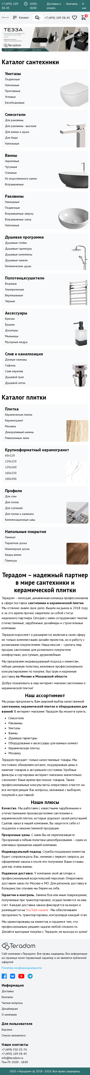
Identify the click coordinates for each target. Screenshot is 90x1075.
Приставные (12, 91)
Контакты (72, 4)
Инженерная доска (17, 549)
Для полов (12, 502)
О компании (9, 1014)
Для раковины (14, 120)
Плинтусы (11, 560)
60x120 (10, 455)
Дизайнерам (10, 1009)
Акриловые (12, 161)
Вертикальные (14, 295)
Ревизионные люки (17, 438)
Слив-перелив (14, 371)
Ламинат (10, 537)
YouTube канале (37, 910)
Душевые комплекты (18, 254)
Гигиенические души (18, 266)
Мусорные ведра (16, 342)
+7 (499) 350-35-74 (14, 1049)
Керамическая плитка (18, 414)
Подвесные (12, 79)
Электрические (14, 289)
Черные (10, 301)
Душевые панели (16, 260)
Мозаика (10, 426)
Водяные (11, 283)
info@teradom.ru (12, 1058)
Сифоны (10, 365)
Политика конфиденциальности (22, 968)
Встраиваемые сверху (19, 213)
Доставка (8, 991)
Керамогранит (14, 420)
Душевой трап (14, 377)
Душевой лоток (15, 383)
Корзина (7, 1029)
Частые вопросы (12, 1003)
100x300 (11, 479)
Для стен (11, 496)
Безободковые (14, 102)
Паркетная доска (16, 543)
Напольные (12, 85)
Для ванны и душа (17, 132)
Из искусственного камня (21, 178)
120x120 (11, 461)
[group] (45, 39)
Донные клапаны (16, 359)
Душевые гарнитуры (18, 248)
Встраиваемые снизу (18, 219)
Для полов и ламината (19, 514)
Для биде (11, 138)
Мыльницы (11, 336)
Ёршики (10, 324)
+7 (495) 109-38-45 (57, 18)
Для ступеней (14, 508)
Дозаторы (11, 330)
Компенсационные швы (20, 520)
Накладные (12, 202)
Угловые (10, 97)
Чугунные (11, 167)
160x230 (11, 473)
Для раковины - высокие (20, 126)
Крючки (10, 319)
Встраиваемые (14, 184)
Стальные (11, 173)
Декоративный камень (19, 432)
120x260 (11, 467)
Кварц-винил (13, 555)
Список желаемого (14, 1035)
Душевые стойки (16, 243)
